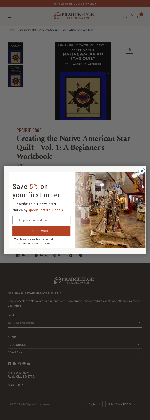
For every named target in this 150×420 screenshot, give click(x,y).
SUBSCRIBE (41, 231)
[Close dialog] (142, 171)
